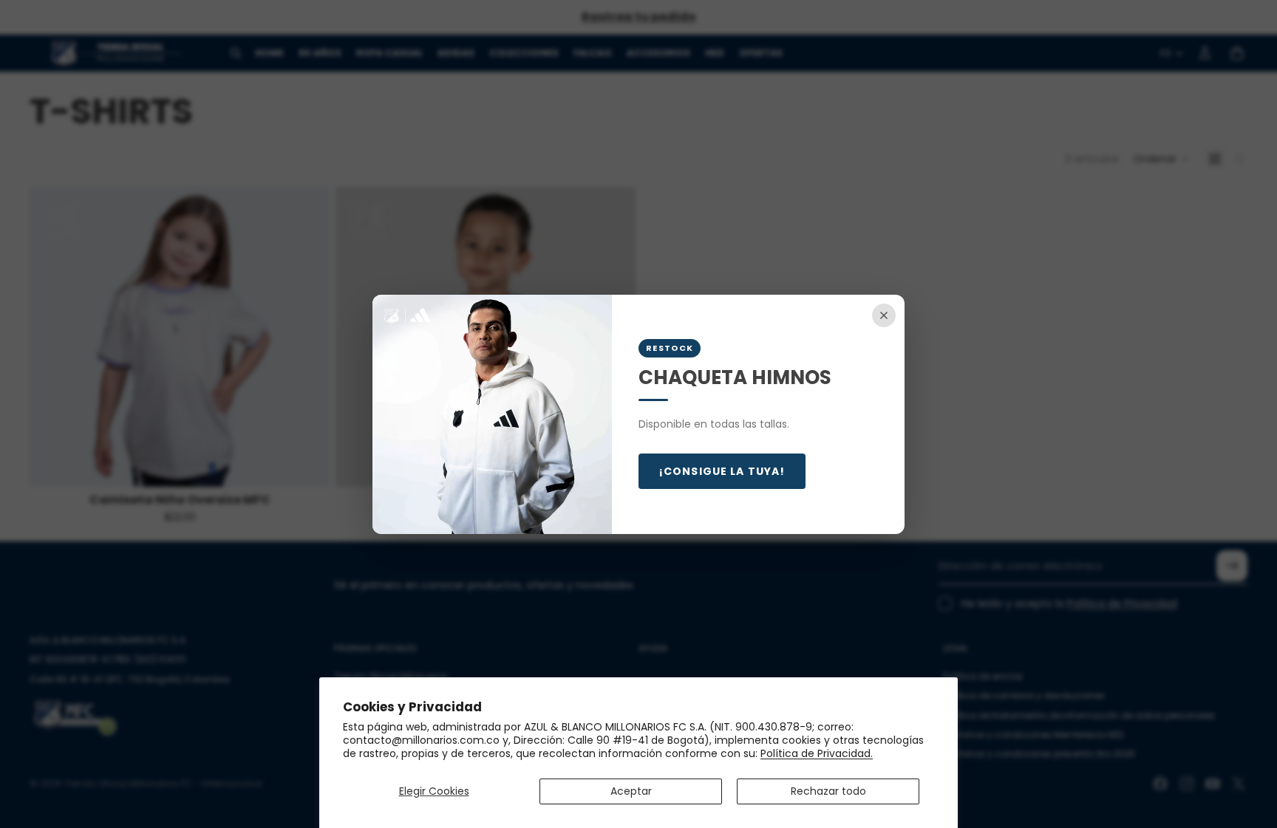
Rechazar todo (828, 791)
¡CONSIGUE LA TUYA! (722, 471)
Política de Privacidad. (816, 753)
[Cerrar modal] (884, 315)
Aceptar (631, 791)
